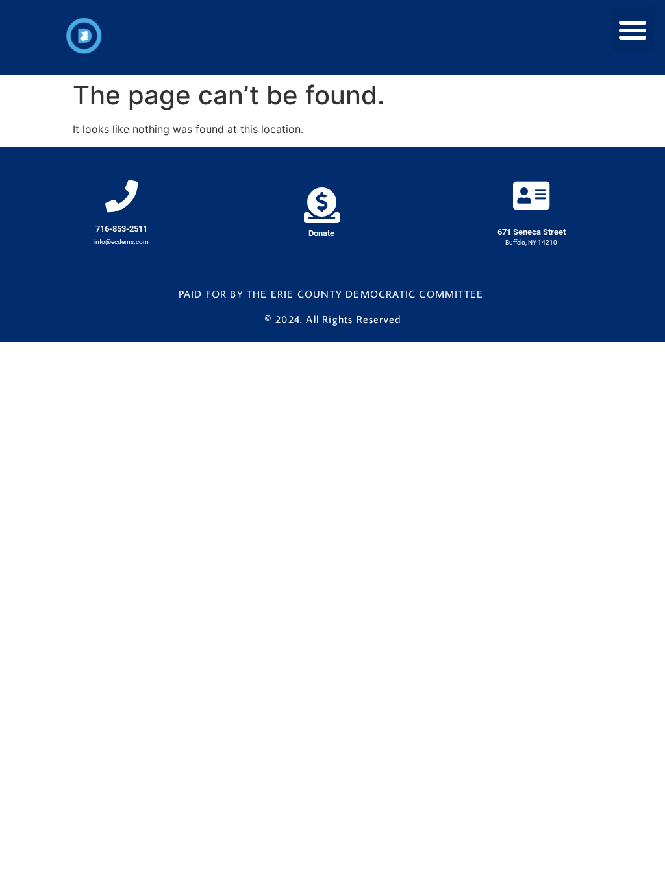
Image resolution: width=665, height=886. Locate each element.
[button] (632, 29)
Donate (321, 233)
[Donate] (322, 205)
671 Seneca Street (531, 232)
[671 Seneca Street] (531, 195)
